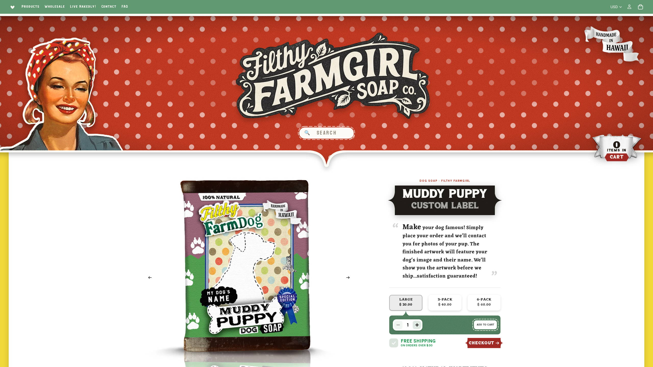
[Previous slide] (148, 278)
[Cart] (640, 6)
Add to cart (485, 324)
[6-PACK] (484, 302)
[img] (393, 342)
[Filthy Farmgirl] (333, 76)
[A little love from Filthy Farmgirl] (11, 7)
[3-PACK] (445, 302)
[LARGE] (405, 302)
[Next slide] (349, 278)
